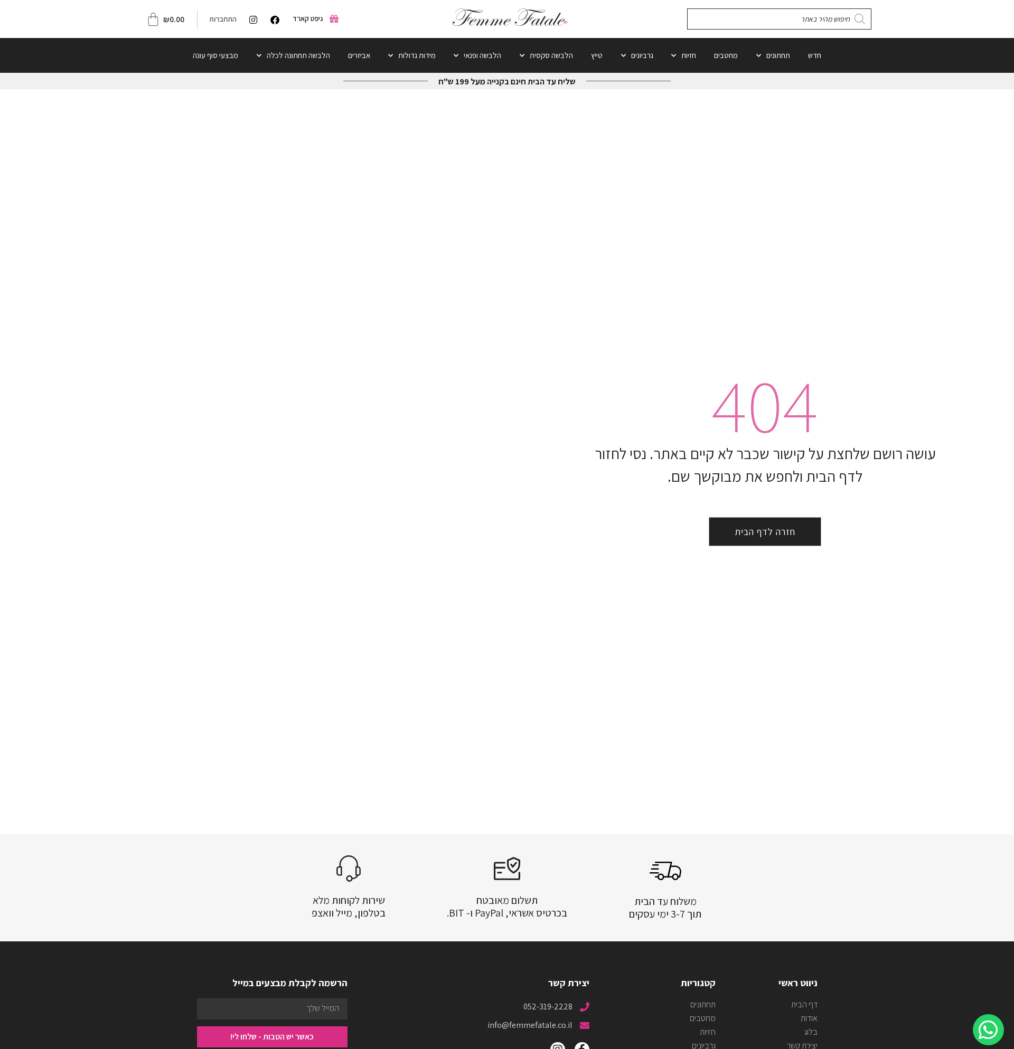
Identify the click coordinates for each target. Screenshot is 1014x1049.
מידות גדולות (417, 55)
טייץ (597, 55)
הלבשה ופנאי (482, 55)
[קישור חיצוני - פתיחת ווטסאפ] (988, 1029)
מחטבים (726, 55)
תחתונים (778, 55)
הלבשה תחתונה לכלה (298, 55)
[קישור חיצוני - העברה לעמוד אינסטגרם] (250, 19)
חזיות (688, 55)
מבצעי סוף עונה (215, 55)
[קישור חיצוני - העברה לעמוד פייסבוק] (272, 19)
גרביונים (642, 55)
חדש (814, 55)
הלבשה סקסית (551, 55)
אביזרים (359, 55)
